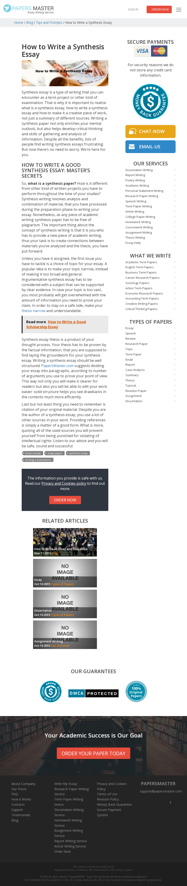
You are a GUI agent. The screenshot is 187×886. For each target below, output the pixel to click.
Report (130, 364)
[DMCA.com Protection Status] (93, 693)
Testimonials (20, 815)
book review (33, 453)
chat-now (152, 131)
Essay (129, 328)
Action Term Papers (138, 288)
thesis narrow (33, 310)
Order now (160, 9)
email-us (149, 146)
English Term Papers (139, 267)
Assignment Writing (138, 232)
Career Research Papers (142, 278)
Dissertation (133, 401)
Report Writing (135, 175)
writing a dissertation (38, 459)
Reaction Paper (136, 391)
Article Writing (134, 211)
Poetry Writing (135, 180)
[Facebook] (171, 803)
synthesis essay (78, 453)
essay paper (55, 453)
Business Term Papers (141, 272)
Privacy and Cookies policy (64, 483)
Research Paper (136, 344)
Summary (132, 375)
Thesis (130, 380)
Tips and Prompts (49, 22)
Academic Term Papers (141, 262)
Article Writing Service (70, 846)
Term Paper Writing (138, 206)
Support (17, 810)
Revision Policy (108, 799)
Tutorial (130, 385)
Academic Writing (137, 185)
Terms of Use (107, 794)
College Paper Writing (140, 217)
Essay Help (133, 243)
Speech (130, 333)
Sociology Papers (137, 283)
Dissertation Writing (139, 170)
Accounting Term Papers (142, 298)
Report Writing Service (70, 841)
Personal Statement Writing (144, 191)
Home (18, 22)
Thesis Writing (135, 237)
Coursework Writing (139, 227)
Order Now (62, 851)
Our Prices (19, 789)
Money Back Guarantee (114, 804)
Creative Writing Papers (141, 304)
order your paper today (93, 753)
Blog (29, 22)
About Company (23, 784)
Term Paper (133, 354)
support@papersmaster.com (161, 791)
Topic (129, 349)
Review (130, 338)
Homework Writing (138, 222)
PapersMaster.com (57, 365)
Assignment (133, 396)
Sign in (133, 9)
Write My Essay (65, 784)
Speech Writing (135, 201)
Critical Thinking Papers (141, 309)
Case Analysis (135, 370)
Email (129, 359)
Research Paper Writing (141, 196)
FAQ (14, 794)
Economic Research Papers (144, 293)
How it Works (21, 799)
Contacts (18, 804)
